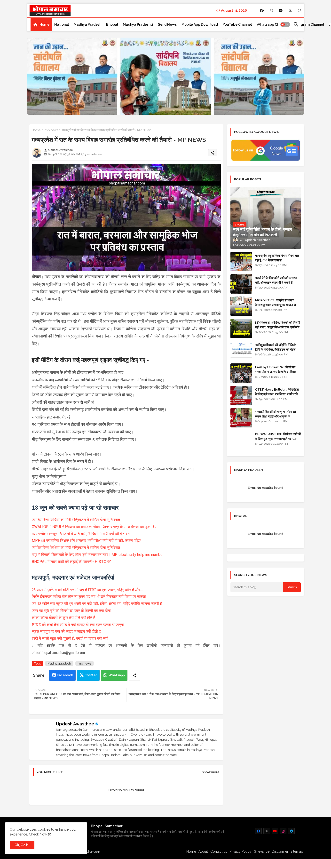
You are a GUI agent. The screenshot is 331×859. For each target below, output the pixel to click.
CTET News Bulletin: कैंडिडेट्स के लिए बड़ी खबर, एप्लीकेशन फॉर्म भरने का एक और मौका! (277, 394)
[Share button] (134, 675)
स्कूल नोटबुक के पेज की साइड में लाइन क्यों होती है (66, 631)
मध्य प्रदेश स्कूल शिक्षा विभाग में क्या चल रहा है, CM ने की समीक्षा (277, 258)
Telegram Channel (308, 24)
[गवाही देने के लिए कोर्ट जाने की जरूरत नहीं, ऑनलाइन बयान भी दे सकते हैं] (241, 284)
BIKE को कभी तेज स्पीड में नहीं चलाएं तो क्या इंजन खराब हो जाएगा (78, 625)
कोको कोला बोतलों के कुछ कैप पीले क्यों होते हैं (63, 618)
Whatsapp (117, 675)
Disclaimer (280, 851)
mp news (51, 130)
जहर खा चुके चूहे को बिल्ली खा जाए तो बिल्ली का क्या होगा (71, 610)
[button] (285, 24)
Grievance (261, 851)
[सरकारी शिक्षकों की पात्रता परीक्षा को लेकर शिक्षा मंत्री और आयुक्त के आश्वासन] (241, 417)
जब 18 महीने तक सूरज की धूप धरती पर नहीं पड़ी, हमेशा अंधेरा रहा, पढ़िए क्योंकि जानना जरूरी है (97, 604)
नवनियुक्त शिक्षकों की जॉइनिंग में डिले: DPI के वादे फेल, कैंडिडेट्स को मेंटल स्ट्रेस (275, 349)
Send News (167, 24)
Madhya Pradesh (87, 24)
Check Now (38, 834)
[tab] (41, 24)
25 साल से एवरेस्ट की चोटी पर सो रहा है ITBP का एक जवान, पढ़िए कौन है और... (87, 590)
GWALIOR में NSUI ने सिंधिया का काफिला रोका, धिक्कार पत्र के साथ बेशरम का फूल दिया (95, 526)
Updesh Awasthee (75, 723)
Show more (211, 772)
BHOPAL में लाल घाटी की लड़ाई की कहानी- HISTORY (71, 561)
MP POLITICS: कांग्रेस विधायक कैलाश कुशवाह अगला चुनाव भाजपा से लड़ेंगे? (275, 304)
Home (44, 24)
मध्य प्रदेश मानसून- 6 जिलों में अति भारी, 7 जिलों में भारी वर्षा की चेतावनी (81, 533)
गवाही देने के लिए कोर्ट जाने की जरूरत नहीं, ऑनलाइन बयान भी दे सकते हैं (276, 280)
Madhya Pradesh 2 (138, 24)
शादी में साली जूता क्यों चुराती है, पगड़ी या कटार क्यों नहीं (70, 638)
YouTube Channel (237, 24)
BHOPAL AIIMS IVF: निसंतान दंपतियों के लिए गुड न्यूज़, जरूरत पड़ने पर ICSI (278, 436)
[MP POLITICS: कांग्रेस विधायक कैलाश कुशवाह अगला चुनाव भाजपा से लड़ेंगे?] (241, 306)
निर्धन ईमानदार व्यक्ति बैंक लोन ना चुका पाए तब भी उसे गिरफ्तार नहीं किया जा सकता (89, 596)
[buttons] (262, 10)
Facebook (65, 675)
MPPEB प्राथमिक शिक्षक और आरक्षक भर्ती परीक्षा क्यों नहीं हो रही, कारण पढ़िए (86, 540)
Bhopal (112, 24)
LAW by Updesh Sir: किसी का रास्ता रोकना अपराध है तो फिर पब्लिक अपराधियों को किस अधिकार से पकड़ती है (277, 371)
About (203, 851)
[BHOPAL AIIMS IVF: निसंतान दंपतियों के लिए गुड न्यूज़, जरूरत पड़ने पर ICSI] (241, 440)
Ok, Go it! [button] (22, 845)
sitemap (297, 851)
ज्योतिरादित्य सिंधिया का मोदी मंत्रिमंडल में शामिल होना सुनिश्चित (76, 519)
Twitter (91, 675)
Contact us (218, 851)
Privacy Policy (240, 851)
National (61, 24)
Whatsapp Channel (272, 24)
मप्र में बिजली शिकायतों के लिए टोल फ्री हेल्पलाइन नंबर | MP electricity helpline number (98, 554)
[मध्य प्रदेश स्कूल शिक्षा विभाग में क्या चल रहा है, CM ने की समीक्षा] (241, 261)
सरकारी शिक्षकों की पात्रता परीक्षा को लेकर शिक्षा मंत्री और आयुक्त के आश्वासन (275, 416)
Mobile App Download (199, 24)
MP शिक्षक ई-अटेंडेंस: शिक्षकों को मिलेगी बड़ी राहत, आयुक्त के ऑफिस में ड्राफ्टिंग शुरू (277, 327)
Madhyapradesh (59, 663)
